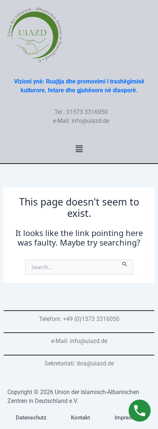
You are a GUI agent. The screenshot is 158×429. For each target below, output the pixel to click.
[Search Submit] (125, 263)
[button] (79, 148)
